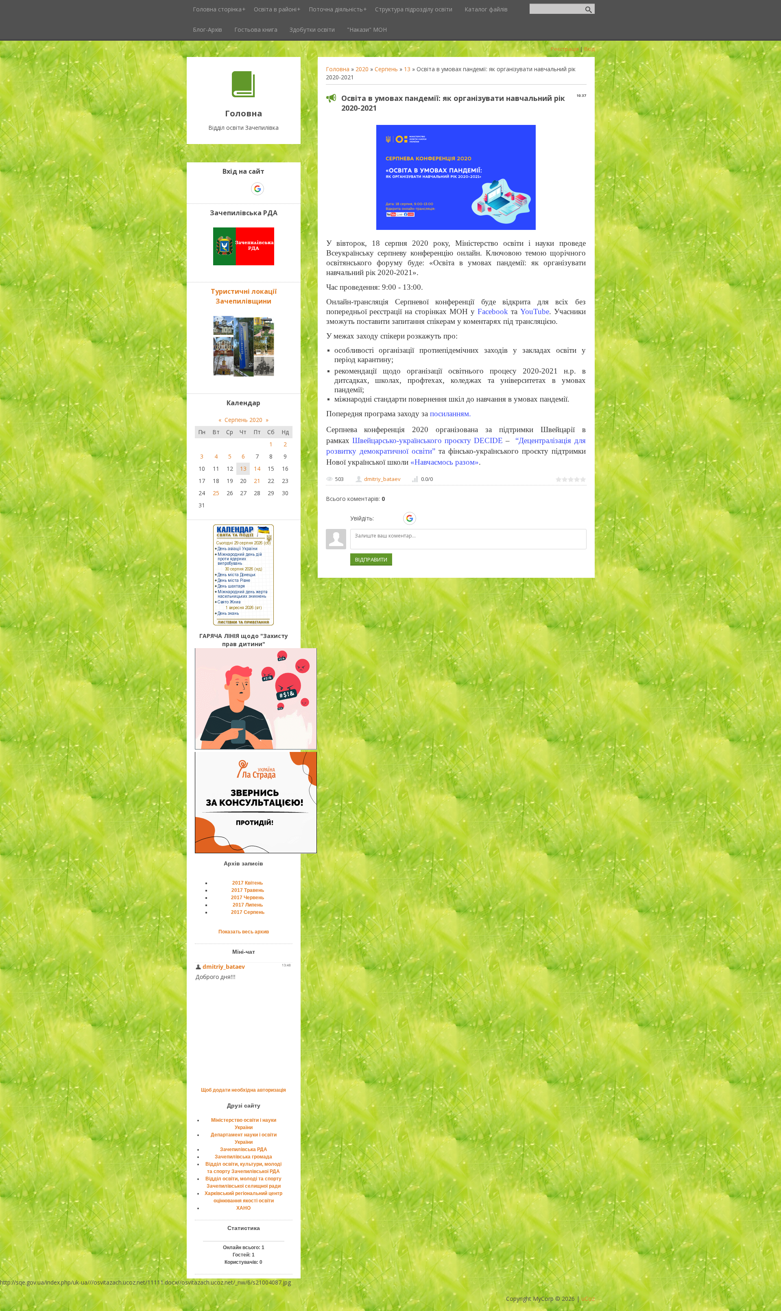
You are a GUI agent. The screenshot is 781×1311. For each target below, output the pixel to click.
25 (216, 493)
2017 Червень (247, 897)
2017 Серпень (247, 912)
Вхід (589, 48)
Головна (337, 69)
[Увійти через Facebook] (395, 518)
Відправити (371, 559)
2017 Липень (248, 905)
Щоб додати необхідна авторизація (243, 1090)
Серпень (386, 69)
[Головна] (243, 95)
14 (257, 468)
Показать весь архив (243, 932)
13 (407, 69)
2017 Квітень (247, 883)
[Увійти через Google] (409, 518)
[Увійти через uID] (381, 518)
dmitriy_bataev (382, 479)
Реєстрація (565, 48)
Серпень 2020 (243, 420)
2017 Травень (247, 890)
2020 (362, 69)
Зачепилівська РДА (243, 1149)
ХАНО (243, 1208)
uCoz (588, 1298)
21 (257, 481)
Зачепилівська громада (243, 1157)
